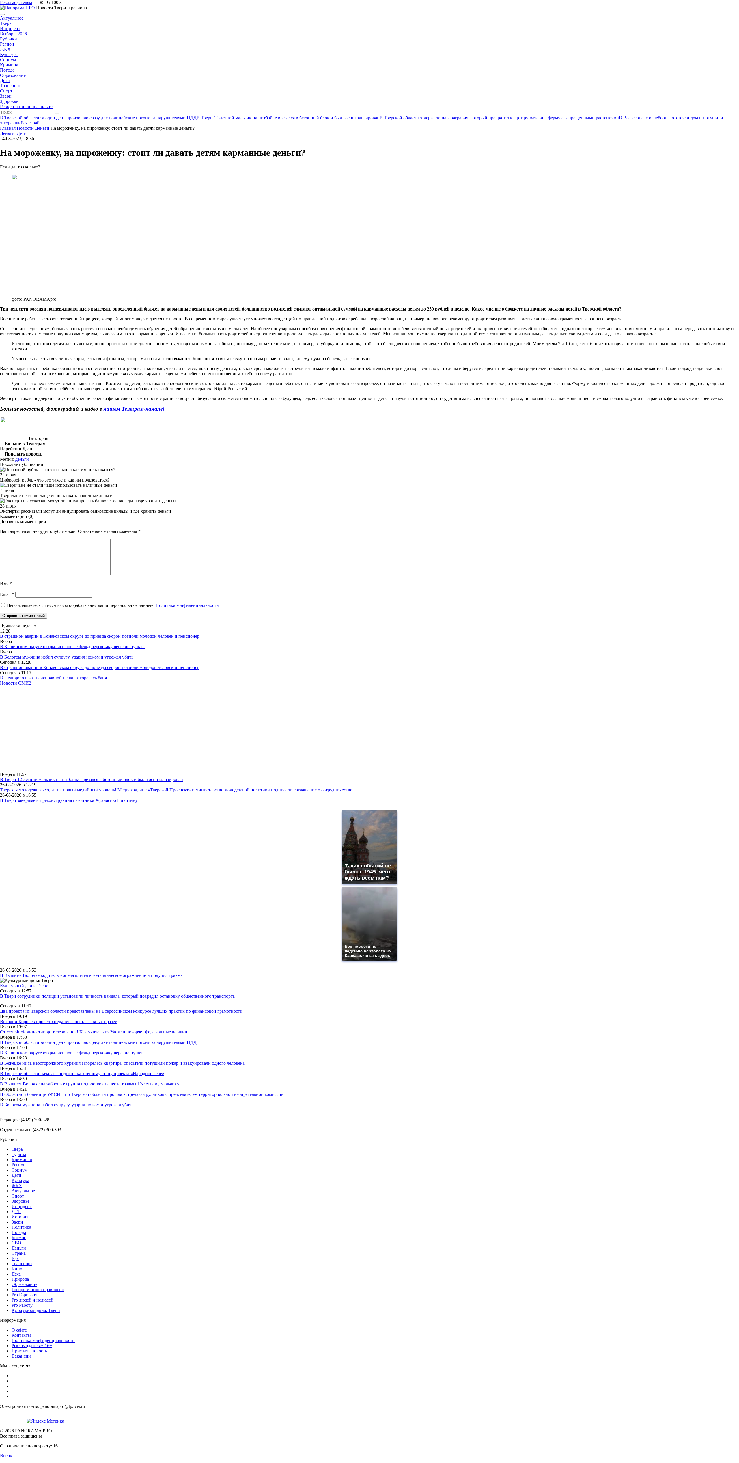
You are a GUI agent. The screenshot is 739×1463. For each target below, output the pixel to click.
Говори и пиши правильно (26, 106)
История (20, 1216)
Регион (7, 44)
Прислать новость (29, 1350)
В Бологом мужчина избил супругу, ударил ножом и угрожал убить (66, 657)
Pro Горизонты (26, 1294)
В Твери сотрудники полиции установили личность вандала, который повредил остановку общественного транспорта (117, 996)
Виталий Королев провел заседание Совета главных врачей (58, 1021)
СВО (16, 1242)
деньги (22, 459)
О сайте (19, 1330)
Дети (5, 80)
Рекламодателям (16, 2)
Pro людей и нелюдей (32, 1299)
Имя (6, 583)
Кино (17, 1268)
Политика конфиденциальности (187, 605)
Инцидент (10, 28)
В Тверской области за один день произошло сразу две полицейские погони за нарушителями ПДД (98, 1042)
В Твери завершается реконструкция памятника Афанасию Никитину (69, 800)
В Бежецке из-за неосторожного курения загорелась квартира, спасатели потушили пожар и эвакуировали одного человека (122, 1063)
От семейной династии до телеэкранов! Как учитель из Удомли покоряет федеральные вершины (95, 1031)
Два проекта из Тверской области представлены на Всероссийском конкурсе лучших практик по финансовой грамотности (121, 1011)
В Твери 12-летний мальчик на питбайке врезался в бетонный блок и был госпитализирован (91, 779)
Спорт (6, 90)
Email (7, 594)
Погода (7, 70)
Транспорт (10, 85)
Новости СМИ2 (15, 683)
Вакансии (21, 1356)
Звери (6, 96)
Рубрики (8, 38)
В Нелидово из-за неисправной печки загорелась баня (53, 677)
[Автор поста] (11, 438)
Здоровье (9, 101)
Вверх (6, 1455)
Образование (13, 75)
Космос (19, 1237)
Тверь (5, 23)
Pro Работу (22, 1305)
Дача (16, 1273)
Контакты (21, 1335)
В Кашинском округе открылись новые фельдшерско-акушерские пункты (72, 646)
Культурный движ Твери (36, 1310)
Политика (21, 1227)
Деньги (7, 133)
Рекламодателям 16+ (32, 1345)
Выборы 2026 (13, 33)
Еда (15, 1258)
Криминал (10, 64)
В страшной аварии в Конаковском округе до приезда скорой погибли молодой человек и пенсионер (99, 636)
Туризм (19, 1154)
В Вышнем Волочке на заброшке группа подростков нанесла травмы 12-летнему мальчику (89, 1083)
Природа (20, 1279)
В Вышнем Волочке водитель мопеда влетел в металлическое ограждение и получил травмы (92, 975)
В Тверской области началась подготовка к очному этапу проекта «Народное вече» (82, 1073)
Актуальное (11, 18)
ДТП (16, 1211)
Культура (9, 54)
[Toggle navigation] (2, 14)
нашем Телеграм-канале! (134, 409)
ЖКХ (5, 49)
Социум (8, 59)
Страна (19, 1253)
